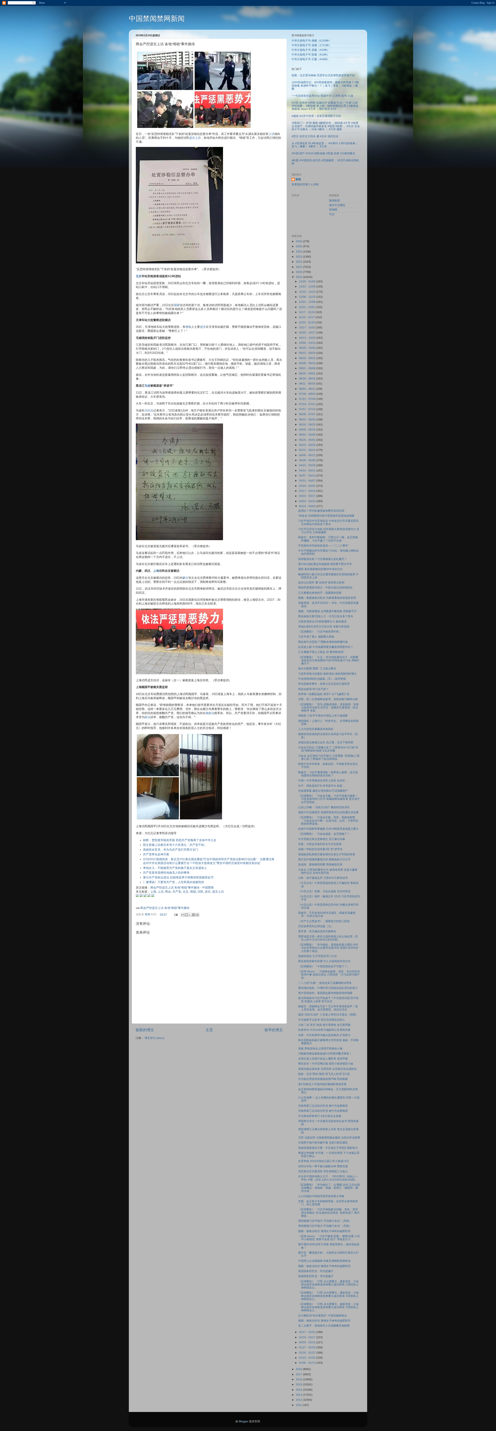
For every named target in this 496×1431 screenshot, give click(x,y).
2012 (299, 1399)
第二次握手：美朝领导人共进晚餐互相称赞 (324, 1325)
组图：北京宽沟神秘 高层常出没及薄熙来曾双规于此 (323, 75)
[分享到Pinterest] (197, 915)
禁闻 (298, 179)
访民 (200, 891)
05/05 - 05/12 (307, 455)
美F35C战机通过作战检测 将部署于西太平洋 (325, 564)
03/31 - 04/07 (307, 480)
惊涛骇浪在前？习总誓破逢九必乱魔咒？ (322, 559)
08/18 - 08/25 (307, 378)
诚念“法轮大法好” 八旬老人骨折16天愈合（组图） (328, 1014)
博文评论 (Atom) (154, 1038)
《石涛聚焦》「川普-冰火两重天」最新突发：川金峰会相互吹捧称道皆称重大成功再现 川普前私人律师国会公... (328, 1284)
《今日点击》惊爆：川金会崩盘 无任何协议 (324, 891)
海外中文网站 (337, 205)
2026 (299, 241)
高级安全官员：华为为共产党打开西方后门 (170, 849)
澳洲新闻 (334, 200)
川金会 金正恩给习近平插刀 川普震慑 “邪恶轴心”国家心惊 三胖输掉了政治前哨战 (328, 757)
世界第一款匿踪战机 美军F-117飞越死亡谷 (324, 694)
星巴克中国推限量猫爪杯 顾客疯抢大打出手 (324, 859)
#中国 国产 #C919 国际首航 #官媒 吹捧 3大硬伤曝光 (323, 153)
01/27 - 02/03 (307, 1347)
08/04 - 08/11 (307, 388)
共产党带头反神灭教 (156, 854)
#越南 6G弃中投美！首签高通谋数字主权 (316, 116)
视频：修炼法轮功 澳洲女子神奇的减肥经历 (324, 1231)
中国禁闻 (208, 887)
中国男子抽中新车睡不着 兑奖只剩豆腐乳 (323, 1142)
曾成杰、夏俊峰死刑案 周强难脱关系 (320, 864)
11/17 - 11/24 (307, 312)
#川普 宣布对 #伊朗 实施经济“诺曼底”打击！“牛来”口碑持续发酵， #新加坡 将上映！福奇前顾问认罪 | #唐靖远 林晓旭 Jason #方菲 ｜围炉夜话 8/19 (325, 105)
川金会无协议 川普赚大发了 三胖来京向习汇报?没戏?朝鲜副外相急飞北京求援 (328, 749)
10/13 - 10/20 (307, 337)
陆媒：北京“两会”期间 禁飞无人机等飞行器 (324, 1074)
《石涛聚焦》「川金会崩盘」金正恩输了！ (324, 833)
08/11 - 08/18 (307, 383)
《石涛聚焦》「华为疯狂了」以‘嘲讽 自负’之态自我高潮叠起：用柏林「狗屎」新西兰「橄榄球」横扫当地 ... (329, 1187)
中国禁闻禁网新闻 (157, 19)
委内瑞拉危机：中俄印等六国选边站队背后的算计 (328, 988)
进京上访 (195, 137)
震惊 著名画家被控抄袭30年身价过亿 (320, 569)
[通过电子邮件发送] (183, 915)
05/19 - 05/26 (307, 444)
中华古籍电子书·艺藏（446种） (311, 59)
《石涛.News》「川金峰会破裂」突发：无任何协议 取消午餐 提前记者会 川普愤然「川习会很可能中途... (329, 974)
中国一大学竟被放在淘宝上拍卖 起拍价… (323, 780)
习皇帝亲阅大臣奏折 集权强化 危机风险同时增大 (327, 673)
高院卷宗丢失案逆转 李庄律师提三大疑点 (323, 1171)
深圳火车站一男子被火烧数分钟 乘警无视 (323, 1166)
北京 (139, 276)
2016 (299, 1379)
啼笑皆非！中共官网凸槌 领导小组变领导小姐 (325, 1063)
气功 (331, 214)
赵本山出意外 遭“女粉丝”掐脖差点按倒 (321, 582)
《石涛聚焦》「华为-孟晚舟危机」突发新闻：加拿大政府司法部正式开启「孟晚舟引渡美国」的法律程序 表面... (328, 707)
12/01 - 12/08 (307, 301)
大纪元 (149, 410)
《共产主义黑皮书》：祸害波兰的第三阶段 (324, 921)
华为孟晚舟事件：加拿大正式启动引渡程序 (324, 683)
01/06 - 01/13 (307, 1362)
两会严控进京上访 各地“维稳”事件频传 (175, 887)
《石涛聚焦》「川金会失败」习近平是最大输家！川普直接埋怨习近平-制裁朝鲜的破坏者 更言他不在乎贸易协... (329, 799)
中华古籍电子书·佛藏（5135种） (311, 40)
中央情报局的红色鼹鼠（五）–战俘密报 (322, 678)
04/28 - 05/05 (307, 460)
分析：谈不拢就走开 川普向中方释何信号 (323, 877)
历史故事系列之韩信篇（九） (315, 926)
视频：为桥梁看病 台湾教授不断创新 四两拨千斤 (327, 611)
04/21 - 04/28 (307, 465)
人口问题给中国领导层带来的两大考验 (321, 1196)
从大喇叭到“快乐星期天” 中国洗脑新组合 (322, 1315)
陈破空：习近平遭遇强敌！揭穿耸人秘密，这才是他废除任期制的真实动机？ (328, 774)
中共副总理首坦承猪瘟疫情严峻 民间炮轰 (323, 1079)
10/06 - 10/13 (307, 342)
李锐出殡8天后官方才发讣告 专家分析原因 (323, 626)
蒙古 (185, 577)
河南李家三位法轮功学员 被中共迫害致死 (323, 1105)
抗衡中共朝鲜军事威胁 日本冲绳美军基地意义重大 (328, 828)
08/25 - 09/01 (307, 373)
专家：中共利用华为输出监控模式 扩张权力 (324, 1035)
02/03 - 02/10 (307, 1342)
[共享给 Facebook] (194, 915)
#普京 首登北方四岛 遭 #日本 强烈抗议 (315, 136)
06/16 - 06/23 (307, 424)
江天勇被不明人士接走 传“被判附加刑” (321, 652)
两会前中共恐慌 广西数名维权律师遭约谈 (323, 641)
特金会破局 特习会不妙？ (313, 689)
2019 (299, 277)
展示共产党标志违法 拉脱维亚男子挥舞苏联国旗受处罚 (178, 877)
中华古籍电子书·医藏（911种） (310, 54)
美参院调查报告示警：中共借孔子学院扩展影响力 (328, 1147)
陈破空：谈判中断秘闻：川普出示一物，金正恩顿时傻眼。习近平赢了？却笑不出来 (328, 539)
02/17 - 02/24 (307, 1332)
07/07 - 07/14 (307, 409)
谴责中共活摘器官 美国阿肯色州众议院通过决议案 (328, 812)
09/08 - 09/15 (307, 363)
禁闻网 (333, 209)
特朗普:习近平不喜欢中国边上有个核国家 (323, 715)
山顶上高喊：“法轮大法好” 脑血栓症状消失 (324, 807)
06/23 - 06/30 (307, 419)
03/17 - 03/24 (307, 490)
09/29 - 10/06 (307, 347)
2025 (299, 246)
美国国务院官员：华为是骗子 (315, 1271)
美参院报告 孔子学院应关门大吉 (317, 956)
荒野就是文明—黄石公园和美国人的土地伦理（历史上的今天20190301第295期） (328, 938)
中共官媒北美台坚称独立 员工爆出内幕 (321, 839)
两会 (168, 891)
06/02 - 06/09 (307, 434)
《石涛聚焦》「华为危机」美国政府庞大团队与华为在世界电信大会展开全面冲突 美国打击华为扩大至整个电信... (328, 947)
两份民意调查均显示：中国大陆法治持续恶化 (325, 587)
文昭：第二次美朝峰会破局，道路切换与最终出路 (328, 699)
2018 (299, 1369)
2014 (299, 1389)
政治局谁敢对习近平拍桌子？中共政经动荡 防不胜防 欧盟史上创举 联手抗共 (328, 1000)
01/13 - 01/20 (307, 1357)
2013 (299, 1394)
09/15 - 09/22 (307, 358)
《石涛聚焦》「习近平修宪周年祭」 (320, 631)
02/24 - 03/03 (307, 506)
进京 (203, 326)
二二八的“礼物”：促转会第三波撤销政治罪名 (325, 982)
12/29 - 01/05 (307, 281)
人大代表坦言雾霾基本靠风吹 (315, 729)
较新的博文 (145, 1030)
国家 (177, 305)
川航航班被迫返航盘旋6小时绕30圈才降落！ (325, 1053)
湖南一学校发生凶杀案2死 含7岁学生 (320, 849)
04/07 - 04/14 (307, 475)
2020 (299, 272)
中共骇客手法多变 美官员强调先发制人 (321, 1019)
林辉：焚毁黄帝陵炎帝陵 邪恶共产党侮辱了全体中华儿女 (179, 840)
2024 (299, 251)
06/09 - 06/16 (307, 429)
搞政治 (210, 713)
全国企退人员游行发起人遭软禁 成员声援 (323, 1058)
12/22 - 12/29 (307, 286)
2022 (299, 261)
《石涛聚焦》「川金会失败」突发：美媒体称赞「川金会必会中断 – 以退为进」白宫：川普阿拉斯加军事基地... (328, 820)
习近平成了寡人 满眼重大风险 (316, 636)
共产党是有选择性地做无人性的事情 (166, 872)
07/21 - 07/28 (307, 398)
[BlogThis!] (186, 915)
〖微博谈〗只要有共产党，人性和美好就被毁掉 (173, 882)
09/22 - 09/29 (307, 352)
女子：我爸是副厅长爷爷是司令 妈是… (321, 785)
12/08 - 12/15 (307, 296)
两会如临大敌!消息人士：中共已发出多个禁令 (325, 616)
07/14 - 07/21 (307, 404)
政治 (147, 717)
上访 (271, 133)
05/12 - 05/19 (307, 450)
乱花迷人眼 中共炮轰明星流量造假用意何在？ (325, 647)
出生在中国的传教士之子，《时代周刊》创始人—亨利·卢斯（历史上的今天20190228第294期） (328, 1178)
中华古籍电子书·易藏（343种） (311, 50)
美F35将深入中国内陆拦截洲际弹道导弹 (322, 1084)
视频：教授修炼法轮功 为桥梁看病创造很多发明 (327, 597)
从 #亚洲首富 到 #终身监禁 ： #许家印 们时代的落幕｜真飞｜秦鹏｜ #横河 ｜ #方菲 (325, 145)
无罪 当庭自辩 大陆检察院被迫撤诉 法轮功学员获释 (329, 1137)
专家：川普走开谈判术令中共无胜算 (320, 844)
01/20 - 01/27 (307, 1352)
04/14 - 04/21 (307, 470)
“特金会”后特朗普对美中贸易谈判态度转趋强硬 (326, 515)
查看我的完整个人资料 (305, 184)
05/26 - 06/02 (307, 439)
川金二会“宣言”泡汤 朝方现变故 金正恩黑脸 (324, 1024)
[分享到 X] (190, 915)
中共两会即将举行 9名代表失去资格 (319, 1116)
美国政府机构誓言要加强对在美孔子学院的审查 (326, 854)
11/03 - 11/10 (307, 322)
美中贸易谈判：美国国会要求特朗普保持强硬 (325, 993)
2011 (299, 1405)
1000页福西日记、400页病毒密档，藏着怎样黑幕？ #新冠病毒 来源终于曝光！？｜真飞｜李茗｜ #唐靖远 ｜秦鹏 (325, 85)
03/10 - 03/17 (307, 496)
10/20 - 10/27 (307, 332)
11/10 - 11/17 (307, 317)
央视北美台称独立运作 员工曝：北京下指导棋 (325, 742)
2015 (299, 1384)
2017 (299, 1374)
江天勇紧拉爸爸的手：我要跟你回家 (320, 592)
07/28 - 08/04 (307, 393)
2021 (299, 267)
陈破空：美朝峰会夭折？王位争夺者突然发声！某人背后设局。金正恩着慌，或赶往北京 (328, 1008)
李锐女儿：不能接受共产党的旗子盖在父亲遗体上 (175, 868)
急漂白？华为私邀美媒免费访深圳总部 (321, 510)
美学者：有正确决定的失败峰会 (317, 931)
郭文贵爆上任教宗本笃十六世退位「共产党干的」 (175, 844)
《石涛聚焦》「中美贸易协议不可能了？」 (324, 966)
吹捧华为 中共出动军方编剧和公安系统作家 (324, 1029)
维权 (188, 326)
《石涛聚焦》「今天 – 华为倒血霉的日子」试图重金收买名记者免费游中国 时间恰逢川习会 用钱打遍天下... (329, 660)
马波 (147, 385)
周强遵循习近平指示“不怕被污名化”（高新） (325, 1220)
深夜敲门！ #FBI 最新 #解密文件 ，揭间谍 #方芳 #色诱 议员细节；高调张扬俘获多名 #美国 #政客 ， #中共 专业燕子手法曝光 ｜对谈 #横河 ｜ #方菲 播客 (326, 126)
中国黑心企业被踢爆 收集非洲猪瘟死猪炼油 (324, 1260)
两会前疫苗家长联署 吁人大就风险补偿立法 (324, 961)
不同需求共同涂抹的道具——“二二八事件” (323, 545)
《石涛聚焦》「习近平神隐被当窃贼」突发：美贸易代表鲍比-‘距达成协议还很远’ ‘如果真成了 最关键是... (329, 1212)
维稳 (193, 891)
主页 (209, 1030)
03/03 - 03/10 (307, 501)
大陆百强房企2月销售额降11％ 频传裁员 (322, 621)
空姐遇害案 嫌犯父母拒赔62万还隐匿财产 (323, 790)
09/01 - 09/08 (307, 368)
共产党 (176, 891)
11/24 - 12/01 (307, 307)
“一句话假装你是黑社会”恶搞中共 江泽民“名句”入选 (322, 95)
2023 (299, 256)
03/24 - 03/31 (307, 485)
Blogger (243, 1421)
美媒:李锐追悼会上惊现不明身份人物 (320, 1048)
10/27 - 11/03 (307, 327)
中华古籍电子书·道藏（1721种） (311, 45)
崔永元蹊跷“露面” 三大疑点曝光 (317, 668)
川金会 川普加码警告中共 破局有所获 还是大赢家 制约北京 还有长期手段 (327, 871)
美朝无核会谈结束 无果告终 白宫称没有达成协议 (327, 1068)
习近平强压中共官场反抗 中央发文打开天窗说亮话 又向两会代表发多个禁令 (328, 522)
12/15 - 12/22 (307, 291)
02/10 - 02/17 (307, 1337)
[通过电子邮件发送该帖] (175, 914)
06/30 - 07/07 (307, 414)
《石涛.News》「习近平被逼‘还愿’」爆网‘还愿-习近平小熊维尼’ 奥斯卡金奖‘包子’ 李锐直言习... (329, 1238)
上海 (156, 570)
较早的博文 (273, 1030)
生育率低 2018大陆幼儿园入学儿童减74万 (323, 1161)
